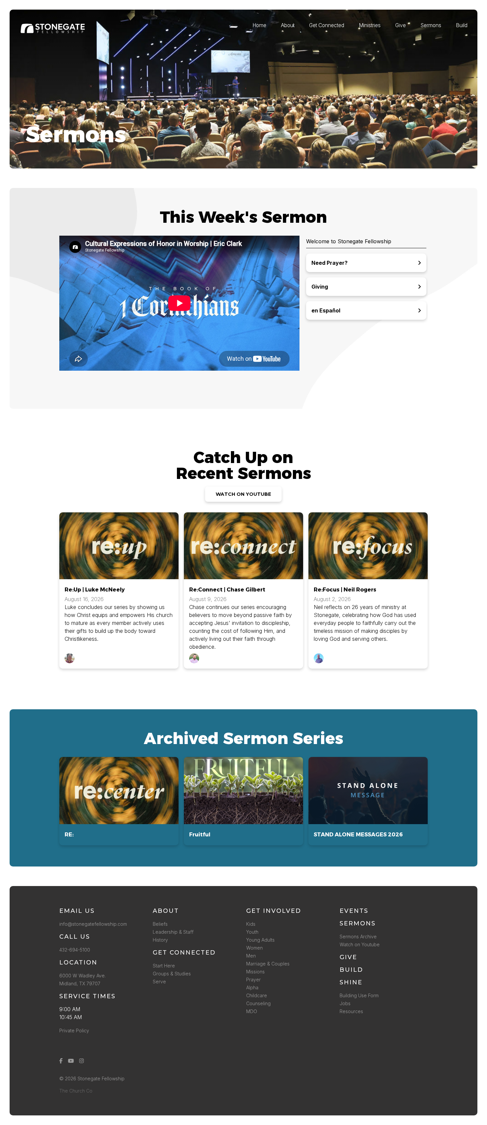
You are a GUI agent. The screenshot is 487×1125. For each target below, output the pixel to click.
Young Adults (260, 940)
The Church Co (75, 1091)
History (160, 940)
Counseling (258, 1003)
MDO (251, 1011)
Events (354, 910)
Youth (252, 932)
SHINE (351, 982)
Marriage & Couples (268, 963)
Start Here (164, 965)
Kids (250, 924)
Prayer (253, 979)
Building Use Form (359, 995)
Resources (351, 1011)
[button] (119, 801)
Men (251, 956)
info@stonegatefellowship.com (93, 924)
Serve (159, 981)
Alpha (252, 987)
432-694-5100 (76, 950)
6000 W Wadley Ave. (82, 975)
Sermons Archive (358, 936)
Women (254, 948)
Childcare (256, 995)
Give (348, 957)
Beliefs (160, 924)
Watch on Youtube (360, 944)
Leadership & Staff (173, 932)
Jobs (345, 1003)
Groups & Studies (172, 973)
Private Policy (74, 1030)
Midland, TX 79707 (79, 983)
